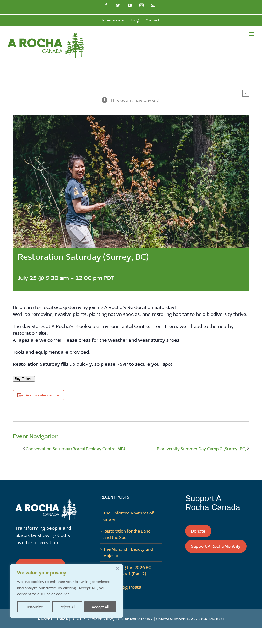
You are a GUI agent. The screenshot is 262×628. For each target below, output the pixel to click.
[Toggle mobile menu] (251, 34)
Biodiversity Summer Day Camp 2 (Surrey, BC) (202, 448)
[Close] (117, 568)
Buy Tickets (24, 379)
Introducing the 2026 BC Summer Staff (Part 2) (127, 570)
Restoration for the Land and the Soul (127, 534)
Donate (198, 531)
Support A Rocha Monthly (216, 546)
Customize (34, 606)
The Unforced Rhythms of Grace (128, 516)
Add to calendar (39, 395)
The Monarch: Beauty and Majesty (128, 552)
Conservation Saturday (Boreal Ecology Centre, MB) (75, 448)
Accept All (100, 606)
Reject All (67, 606)
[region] (66, 591)
